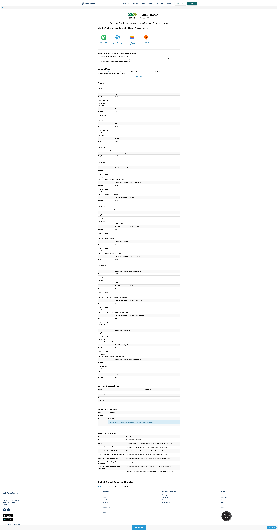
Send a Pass (107, 71)
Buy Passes (139, 527)
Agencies (4, 7)
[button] (126, 3)
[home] (88, 4)
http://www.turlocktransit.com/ (105, 486)
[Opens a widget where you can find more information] (272, 527)
